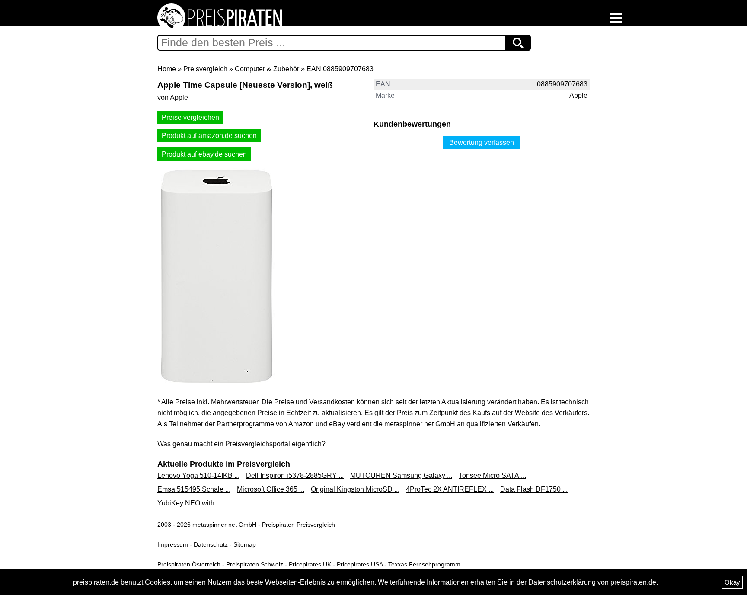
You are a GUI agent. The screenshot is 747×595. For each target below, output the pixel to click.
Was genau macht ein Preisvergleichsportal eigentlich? (241, 444)
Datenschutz (211, 544)
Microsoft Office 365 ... (270, 489)
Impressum (172, 544)
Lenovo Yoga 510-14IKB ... (198, 475)
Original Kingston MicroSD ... (355, 489)
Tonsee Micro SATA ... (492, 475)
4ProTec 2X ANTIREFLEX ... (450, 489)
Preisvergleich (205, 69)
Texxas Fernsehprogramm (424, 564)
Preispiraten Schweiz (254, 564)
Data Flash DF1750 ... (534, 489)
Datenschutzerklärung (562, 582)
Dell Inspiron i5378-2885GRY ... (295, 475)
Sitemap (244, 544)
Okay (732, 582)
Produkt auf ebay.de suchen (204, 154)
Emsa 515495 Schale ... (193, 489)
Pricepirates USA (360, 564)
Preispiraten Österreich (188, 564)
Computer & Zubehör (267, 69)
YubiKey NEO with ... (189, 503)
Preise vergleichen (190, 117)
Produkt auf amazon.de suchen (209, 135)
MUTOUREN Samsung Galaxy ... (401, 475)
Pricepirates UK (310, 564)
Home (166, 69)
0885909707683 (562, 84)
